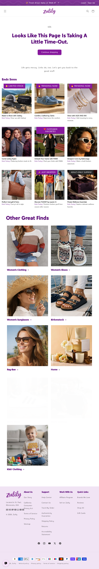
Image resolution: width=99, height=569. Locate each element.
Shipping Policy (48, 521)
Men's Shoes (13, 421)
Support (45, 492)
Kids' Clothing (14, 469)
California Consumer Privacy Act (28, 505)
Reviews (80, 503)
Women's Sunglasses (18, 319)
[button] (5, 11)
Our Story (28, 497)
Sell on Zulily (65, 503)
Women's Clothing (16, 269)
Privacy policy (36, 563)
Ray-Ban (11, 369)
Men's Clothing (59, 421)
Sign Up (91, 3)
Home (54, 369)
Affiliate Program (66, 497)
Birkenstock (57, 319)
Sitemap (27, 524)
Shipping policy (63, 563)
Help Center (47, 497)
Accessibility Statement (47, 533)
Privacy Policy (29, 519)
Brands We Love (83, 497)
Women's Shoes (59, 269)
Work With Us (66, 492)
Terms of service (49, 563)
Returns (45, 526)
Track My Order (48, 508)
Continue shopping (49, 52)
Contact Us (46, 503)
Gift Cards (81, 513)
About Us (28, 492)
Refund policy (24, 563)
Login (83, 3)
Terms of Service (30, 513)
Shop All (80, 508)
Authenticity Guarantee (47, 514)
